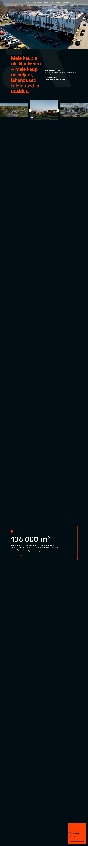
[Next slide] (58, 110)
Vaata (23, 117)
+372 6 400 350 (72, 827)
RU (76, 2)
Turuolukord (58, 2)
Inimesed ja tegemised (48, 2)
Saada (81, 842)
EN (74, 2)
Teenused (27, 2)
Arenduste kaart (66, 2)
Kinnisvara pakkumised (36, 2)
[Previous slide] (30, 110)
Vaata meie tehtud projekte (17, 554)
